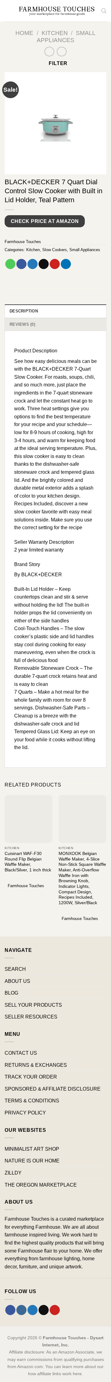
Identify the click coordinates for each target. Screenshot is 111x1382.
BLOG (11, 993)
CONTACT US (21, 1053)
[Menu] (8, 10)
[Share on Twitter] (32, 264)
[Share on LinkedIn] (66, 264)
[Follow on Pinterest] (55, 1310)
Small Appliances (84, 249)
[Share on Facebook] (21, 264)
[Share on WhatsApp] (10, 264)
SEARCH (15, 969)
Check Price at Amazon (45, 221)
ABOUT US (17, 981)
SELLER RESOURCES (31, 1016)
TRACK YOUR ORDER (31, 1076)
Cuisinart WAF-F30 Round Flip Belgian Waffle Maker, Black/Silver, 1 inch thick (28, 861)
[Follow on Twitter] (32, 1310)
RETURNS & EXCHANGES (36, 1065)
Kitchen (55, 33)
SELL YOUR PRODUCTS (33, 1005)
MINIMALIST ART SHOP (32, 1149)
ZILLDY (13, 1172)
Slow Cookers (54, 249)
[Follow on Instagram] (21, 1310)
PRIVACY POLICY (25, 1112)
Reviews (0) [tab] (22, 324)
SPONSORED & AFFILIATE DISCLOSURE (53, 1089)
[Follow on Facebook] (10, 1310)
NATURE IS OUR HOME (32, 1160)
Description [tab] (24, 311)
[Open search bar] (103, 10)
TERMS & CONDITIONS (32, 1100)
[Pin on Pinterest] (55, 264)
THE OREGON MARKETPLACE (41, 1185)
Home (24, 33)
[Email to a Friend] (44, 264)
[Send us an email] (44, 1310)
